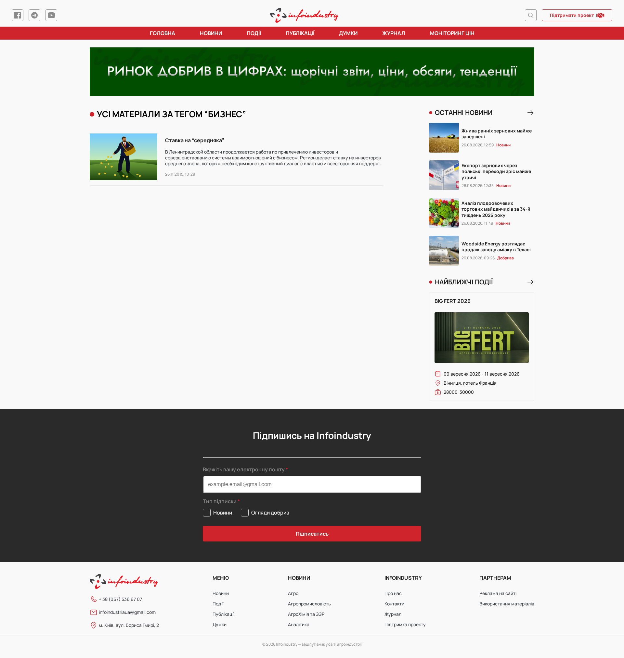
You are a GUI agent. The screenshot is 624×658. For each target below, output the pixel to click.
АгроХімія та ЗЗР (306, 614)
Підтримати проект (572, 15)
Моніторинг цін (452, 33)
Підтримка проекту (405, 624)
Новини (211, 33)
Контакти (394, 604)
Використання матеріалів (506, 604)
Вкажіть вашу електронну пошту (244, 469)
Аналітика (298, 624)
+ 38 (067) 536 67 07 (120, 599)
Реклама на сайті (497, 593)
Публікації (300, 33)
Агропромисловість (309, 604)
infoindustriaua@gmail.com (127, 612)
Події (254, 33)
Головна (162, 33)
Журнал (393, 33)
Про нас (393, 593)
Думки (348, 33)
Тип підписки (220, 501)
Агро (293, 593)
